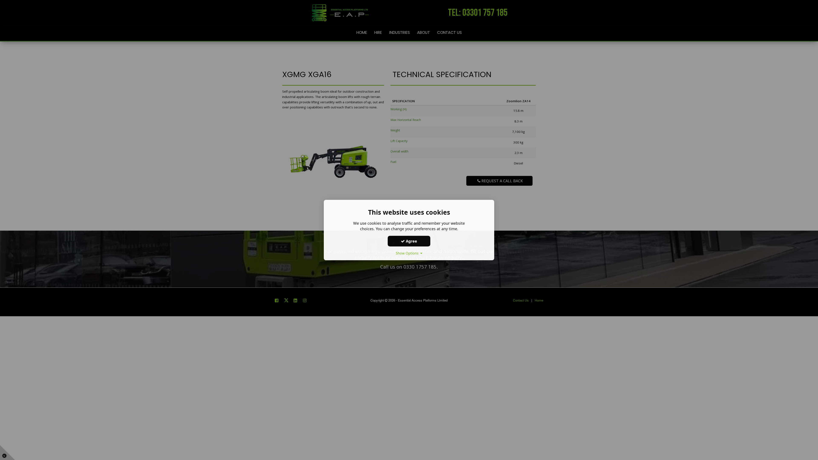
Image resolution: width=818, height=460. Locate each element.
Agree (411, 241)
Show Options (408, 253)
